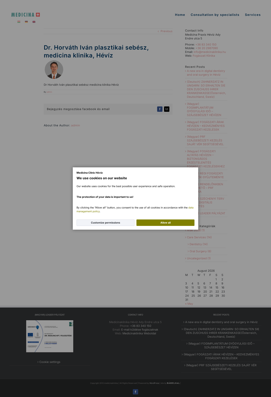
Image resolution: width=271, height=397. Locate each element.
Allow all (165, 222)
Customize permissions (105, 222)
